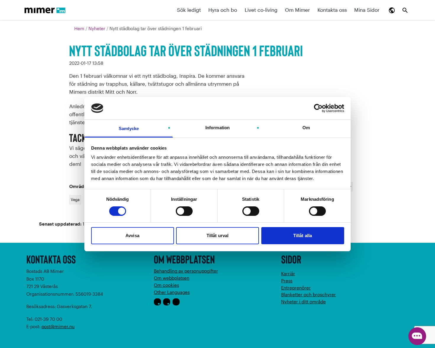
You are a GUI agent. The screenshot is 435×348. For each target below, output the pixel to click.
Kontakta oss (332, 10)
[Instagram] (166, 301)
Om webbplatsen (171, 278)
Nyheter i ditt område (303, 301)
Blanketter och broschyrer (308, 294)
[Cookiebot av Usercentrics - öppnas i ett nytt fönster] (318, 108)
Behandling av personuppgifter (186, 270)
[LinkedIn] (176, 301)
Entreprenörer (296, 287)
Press (286, 280)
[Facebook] (157, 301)
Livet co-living (261, 10)
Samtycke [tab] (129, 128)
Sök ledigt (189, 10)
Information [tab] (217, 127)
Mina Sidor (366, 10)
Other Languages (172, 292)
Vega (75, 199)
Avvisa (132, 235)
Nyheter (97, 28)
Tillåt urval (217, 235)
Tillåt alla (302, 235)
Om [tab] (306, 127)
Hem (80, 28)
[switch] (184, 211)
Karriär (288, 273)
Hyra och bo (222, 10)
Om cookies (166, 285)
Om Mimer (297, 10)
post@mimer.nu (58, 326)
